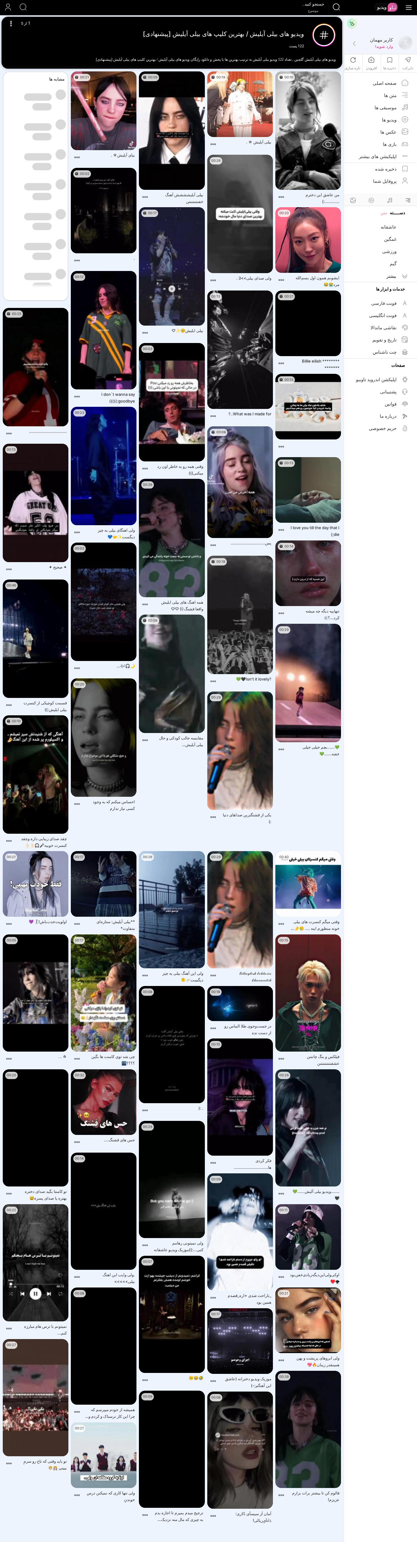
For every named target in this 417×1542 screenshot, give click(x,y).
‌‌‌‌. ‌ (134, 258)
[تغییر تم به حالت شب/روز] (352, 23)
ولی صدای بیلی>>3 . (253, 278)
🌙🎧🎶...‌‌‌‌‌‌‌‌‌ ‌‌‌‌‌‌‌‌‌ (125, 665)
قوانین (391, 404)
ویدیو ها (389, 120)
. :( (200, 1108)
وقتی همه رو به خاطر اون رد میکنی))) (180, 469)
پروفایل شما (385, 181)
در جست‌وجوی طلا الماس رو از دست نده (247, 1029)
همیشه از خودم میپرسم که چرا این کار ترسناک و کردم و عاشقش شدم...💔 (112, 1413)
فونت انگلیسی (383, 315)
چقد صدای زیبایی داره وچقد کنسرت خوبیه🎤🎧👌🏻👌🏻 (44, 842)
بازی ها (390, 144)
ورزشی (389, 251)
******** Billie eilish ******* (320, 364)
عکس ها (388, 132)
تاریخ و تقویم (384, 340)
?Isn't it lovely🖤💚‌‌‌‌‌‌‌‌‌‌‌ (253, 679)
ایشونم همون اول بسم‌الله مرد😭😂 (317, 281)
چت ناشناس (385, 352)
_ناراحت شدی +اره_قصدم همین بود (249, 1299)
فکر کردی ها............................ (252, 1164)
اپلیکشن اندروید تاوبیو (376, 379)
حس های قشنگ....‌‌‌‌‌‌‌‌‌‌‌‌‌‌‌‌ (119, 1139)
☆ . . (62, 1056)
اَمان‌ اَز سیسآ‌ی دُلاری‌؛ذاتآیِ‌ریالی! (253, 1517)
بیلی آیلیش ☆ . (258, 141)
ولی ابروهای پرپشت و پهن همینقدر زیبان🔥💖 (317, 1361)
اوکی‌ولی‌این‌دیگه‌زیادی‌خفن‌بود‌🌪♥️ (314, 1278)
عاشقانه (389, 227)
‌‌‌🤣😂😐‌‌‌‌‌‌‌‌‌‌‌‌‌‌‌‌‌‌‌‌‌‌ (196, 1377)
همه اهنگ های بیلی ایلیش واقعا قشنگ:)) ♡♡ (182, 605)
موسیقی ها (386, 107)
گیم (393, 263)
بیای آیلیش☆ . (123, 155)
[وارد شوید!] (354, 44)
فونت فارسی (384, 303)
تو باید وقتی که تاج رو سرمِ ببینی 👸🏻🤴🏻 (45, 1464)
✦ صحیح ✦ (58, 567)
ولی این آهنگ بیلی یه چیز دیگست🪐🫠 (182, 976)
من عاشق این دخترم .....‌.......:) (322, 198)
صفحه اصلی (385, 83)
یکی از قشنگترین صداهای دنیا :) (247, 818)
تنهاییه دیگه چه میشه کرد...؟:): (322, 614)
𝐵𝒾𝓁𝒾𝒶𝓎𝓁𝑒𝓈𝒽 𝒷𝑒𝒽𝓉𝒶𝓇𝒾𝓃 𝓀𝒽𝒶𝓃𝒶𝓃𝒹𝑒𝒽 (255, 976)
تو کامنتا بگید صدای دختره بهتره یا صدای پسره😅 (46, 1195)
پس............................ (251, 542)
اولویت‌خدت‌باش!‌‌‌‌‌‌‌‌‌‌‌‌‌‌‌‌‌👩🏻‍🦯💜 (48, 921)
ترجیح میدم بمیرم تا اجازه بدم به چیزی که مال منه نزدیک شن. (179, 1516)
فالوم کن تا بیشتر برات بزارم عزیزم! (315, 1496)
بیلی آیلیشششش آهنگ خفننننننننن (184, 198)
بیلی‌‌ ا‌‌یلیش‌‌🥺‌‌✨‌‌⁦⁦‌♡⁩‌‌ (187, 330)
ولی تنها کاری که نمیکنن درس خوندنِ (111, 1496)
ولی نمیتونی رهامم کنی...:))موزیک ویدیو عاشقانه (178, 1246)
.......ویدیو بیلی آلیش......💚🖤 (315, 1195)
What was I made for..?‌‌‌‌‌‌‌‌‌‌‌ (249, 413)
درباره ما (388, 416)
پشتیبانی (388, 392)
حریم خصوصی (383, 428)
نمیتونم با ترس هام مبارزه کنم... (45, 1329)
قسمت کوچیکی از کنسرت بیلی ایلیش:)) (45, 706)
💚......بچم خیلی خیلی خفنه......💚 (321, 750)
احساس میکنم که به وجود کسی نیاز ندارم (114, 805)
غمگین (390, 239)
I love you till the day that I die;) (315, 531)
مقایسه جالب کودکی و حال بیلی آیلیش (177, 741)
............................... (48, 431)
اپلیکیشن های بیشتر (378, 156)
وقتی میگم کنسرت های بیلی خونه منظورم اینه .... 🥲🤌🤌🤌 (314, 925)
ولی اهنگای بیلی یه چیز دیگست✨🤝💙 (116, 533)
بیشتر (391, 276)
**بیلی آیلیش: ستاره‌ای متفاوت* (115, 925)
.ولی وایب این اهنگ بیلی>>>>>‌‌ (119, 1278)
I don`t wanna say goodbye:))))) (118, 397)
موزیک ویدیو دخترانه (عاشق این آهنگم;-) (248, 1382)
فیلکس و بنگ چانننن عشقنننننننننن (323, 1060)
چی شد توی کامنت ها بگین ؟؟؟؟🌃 (113, 1060)
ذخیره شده (386, 169)
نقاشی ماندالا (384, 327)
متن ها (390, 95)
